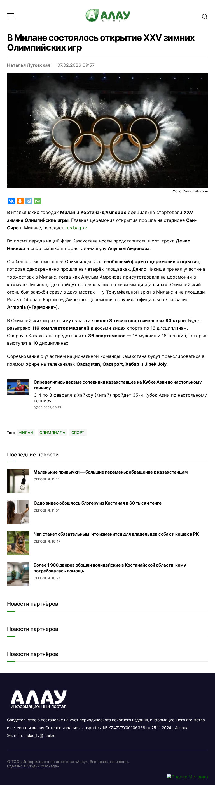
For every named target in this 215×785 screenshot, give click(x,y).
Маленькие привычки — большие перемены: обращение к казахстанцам (111, 472)
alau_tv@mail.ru (41, 735)
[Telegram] (28, 201)
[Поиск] (204, 16)
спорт (78, 432)
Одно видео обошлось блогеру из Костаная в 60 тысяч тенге (98, 503)
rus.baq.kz (76, 227)
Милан (25, 432)
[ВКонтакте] (11, 201)
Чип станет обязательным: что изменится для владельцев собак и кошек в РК (116, 534)
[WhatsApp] (37, 201)
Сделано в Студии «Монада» (33, 766)
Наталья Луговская (28, 65)
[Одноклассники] (20, 201)
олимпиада (52, 432)
